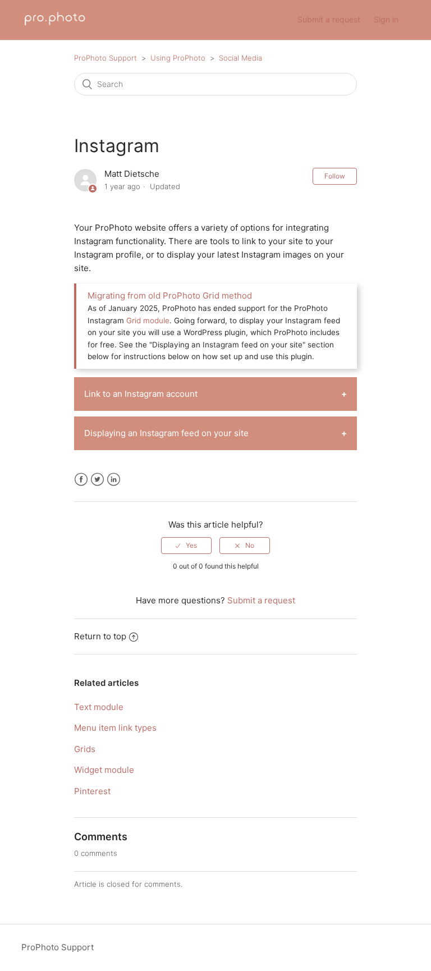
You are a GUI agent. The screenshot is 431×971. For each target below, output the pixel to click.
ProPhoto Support (105, 57)
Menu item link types (115, 727)
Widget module (104, 769)
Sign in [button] (386, 19)
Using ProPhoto (177, 57)
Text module (98, 707)
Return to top (100, 636)
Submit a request (328, 19)
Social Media (240, 57)
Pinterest (92, 791)
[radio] (186, 545)
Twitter (97, 480)
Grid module (147, 320)
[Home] (55, 25)
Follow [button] (334, 176)
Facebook (81, 480)
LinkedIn (114, 480)
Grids (84, 749)
